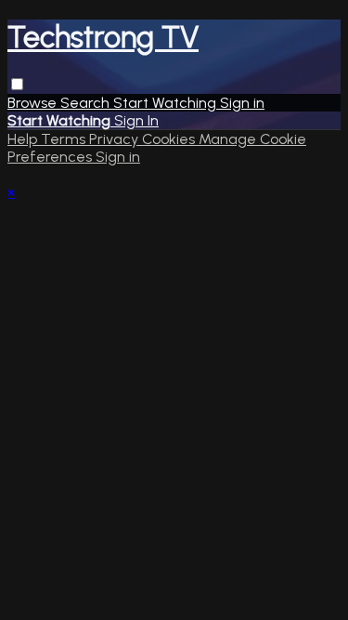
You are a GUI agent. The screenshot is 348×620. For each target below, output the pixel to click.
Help (24, 139)
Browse (33, 103)
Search (86, 103)
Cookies (170, 139)
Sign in (242, 103)
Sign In (136, 120)
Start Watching (166, 103)
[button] (17, 84)
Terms (65, 139)
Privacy (115, 139)
